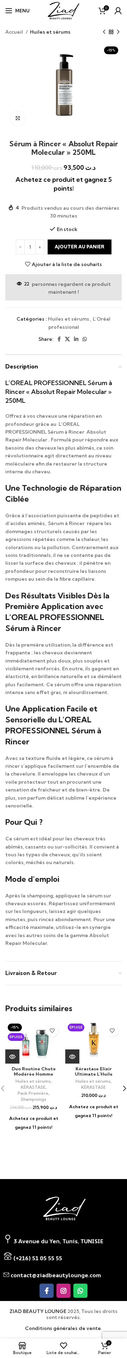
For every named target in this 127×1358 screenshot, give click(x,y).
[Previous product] (104, 32)
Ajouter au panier (79, 246)
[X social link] (67, 339)
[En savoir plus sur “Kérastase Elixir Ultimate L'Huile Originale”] (72, 1056)
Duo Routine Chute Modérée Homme (34, 1071)
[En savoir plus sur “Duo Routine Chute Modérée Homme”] (12, 1056)
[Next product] (118, 32)
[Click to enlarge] (18, 118)
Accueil (14, 32)
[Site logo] (63, 10)
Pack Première (33, 1093)
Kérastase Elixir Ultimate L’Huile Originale (94, 1074)
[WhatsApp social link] (84, 339)
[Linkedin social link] (76, 339)
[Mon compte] (118, 11)
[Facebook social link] (59, 339)
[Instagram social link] (63, 1291)
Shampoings (33, 1099)
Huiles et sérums (50, 32)
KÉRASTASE (33, 1087)
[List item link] (63, 1258)
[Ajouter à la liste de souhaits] (52, 1031)
